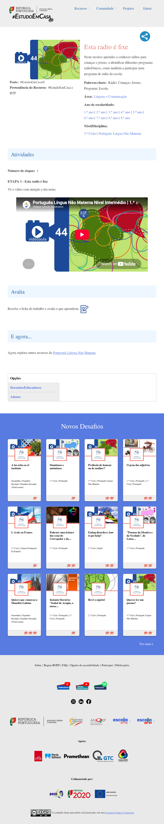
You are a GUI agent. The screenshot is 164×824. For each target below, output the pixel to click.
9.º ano (125, 117)
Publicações (122, 665)
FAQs (65, 665)
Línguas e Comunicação (110, 96)
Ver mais (145, 644)
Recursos (81, 8)
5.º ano (137, 112)
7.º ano (101, 117)
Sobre (38, 665)
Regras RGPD (52, 665)
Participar (107, 665)
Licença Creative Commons (120, 812)
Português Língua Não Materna (120, 133)
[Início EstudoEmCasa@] (30, 9)
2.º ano (101, 112)
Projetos (128, 8)
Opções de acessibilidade (84, 665)
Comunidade (105, 8)
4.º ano (125, 112)
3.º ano (113, 112)
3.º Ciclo (90, 133)
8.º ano (113, 117)
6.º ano (89, 117)
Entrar (147, 8)
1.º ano (89, 112)
